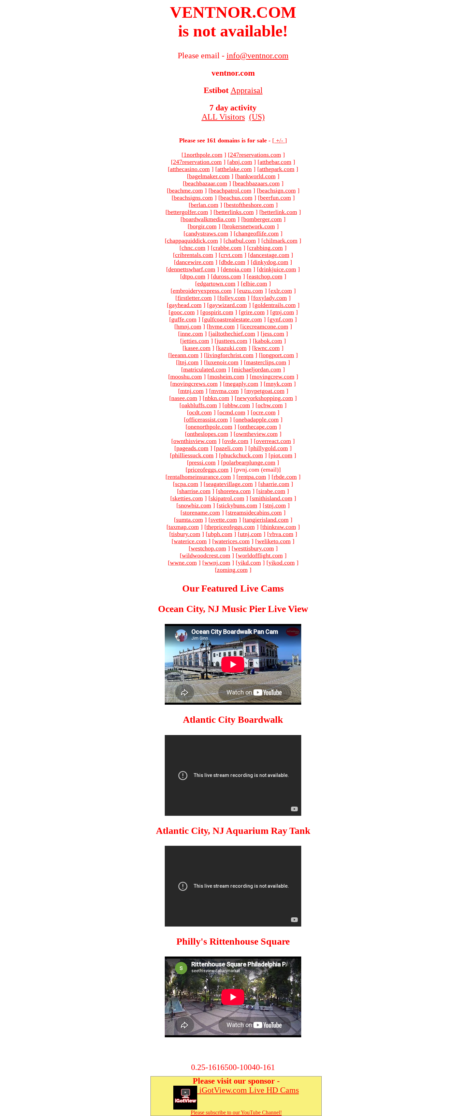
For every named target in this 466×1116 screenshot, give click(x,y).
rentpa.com (252, 476)
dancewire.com (195, 262)
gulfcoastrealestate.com (233, 319)
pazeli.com (229, 448)
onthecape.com (258, 426)
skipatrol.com (227, 498)
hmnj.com (188, 326)
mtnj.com (192, 390)
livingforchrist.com (229, 355)
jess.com (273, 333)
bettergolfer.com (188, 212)
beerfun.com (275, 197)
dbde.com (233, 262)
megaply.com (241, 383)
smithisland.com (272, 498)
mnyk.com (279, 383)
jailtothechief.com (232, 333)
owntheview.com (257, 433)
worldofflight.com (260, 555)
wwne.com (183, 562)
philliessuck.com (193, 455)
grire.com (253, 312)
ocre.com (264, 412)
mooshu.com (186, 376)
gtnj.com (283, 312)
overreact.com (273, 441)
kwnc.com (267, 348)
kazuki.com (232, 348)
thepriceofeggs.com (230, 526)
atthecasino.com (190, 169)
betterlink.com (279, 212)
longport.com (277, 355)
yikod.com (281, 562)
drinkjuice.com (277, 269)
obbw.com (237, 405)
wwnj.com (217, 562)
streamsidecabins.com (255, 512)
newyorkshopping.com (265, 398)
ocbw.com (270, 405)
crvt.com (232, 254)
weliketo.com (274, 541)
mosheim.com (226, 376)
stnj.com (275, 505)
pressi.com (202, 462)
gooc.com (183, 312)
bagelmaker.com (209, 176)
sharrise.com (194, 491)
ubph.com (220, 534)
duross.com (227, 276)
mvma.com (225, 390)
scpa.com (186, 483)
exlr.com (281, 290)
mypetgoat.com (265, 390)
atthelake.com (234, 169)
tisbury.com (185, 534)
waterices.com (232, 541)
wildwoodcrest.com (206, 555)
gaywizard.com (228, 305)
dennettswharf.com (191, 269)
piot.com (281, 455)
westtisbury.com (254, 548)
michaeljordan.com (257, 369)
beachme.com (186, 190)
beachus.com (236, 197)
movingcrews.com (195, 383)
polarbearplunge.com (249, 462)
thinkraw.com (279, 526)
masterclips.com (266, 362)
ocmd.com (232, 412)
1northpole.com (203, 154)
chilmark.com (280, 240)
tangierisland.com (267, 519)
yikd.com (249, 562)
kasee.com (197, 348)
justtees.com (232, 340)
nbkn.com (217, 398)
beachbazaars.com (257, 183)
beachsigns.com (193, 197)
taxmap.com (184, 526)
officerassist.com (207, 419)
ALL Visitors (223, 116)
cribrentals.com (194, 254)
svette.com (223, 519)
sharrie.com (274, 483)
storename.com (201, 512)
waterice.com (190, 541)
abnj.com (240, 161)
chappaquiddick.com (192, 240)
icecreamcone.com (265, 326)
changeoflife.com (257, 233)
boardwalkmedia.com (209, 219)
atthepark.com (276, 169)
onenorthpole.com (210, 426)
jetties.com (195, 340)
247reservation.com (197, 161)
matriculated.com (204, 369)
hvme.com (222, 326)
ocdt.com (200, 412)
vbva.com (281, 534)
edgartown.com (216, 283)
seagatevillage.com (229, 483)
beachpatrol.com (230, 190)
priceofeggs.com (208, 469)
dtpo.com (193, 276)
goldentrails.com (275, 305)
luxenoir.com (222, 362)
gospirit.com (217, 312)
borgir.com (203, 226)
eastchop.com (265, 276)
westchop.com (208, 548)
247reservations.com (255, 154)
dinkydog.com (270, 262)
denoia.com (237, 269)
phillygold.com (269, 448)
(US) (257, 116)
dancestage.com (269, 254)
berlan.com (204, 204)
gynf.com (281, 319)
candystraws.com (207, 233)
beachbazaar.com (206, 183)
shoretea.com (234, 491)
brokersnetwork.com (249, 226)
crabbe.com (227, 247)
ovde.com (236, 441)
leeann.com (184, 355)
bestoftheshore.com (250, 204)
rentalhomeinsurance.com (199, 476)
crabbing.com (266, 247)
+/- (279, 140)
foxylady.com (270, 297)
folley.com (232, 297)
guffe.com (183, 319)
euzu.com (251, 290)
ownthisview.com (195, 441)
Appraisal (247, 90)
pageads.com (192, 448)
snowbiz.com (194, 505)
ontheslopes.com (207, 433)
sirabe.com (271, 491)
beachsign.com (277, 190)
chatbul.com (240, 240)
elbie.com (255, 283)
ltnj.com (188, 362)
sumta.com (189, 519)
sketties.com (187, 498)
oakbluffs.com (199, 405)
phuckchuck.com (242, 455)
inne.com (191, 333)
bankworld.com (256, 176)
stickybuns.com (238, 505)
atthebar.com (275, 161)
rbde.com (285, 476)
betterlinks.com (235, 212)
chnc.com (193, 247)
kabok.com (268, 340)
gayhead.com (185, 305)
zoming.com (232, 569)
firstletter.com (194, 297)
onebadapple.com (257, 419)
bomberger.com (262, 219)
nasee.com (184, 398)
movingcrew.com (273, 376)
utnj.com (251, 534)
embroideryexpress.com (202, 290)
